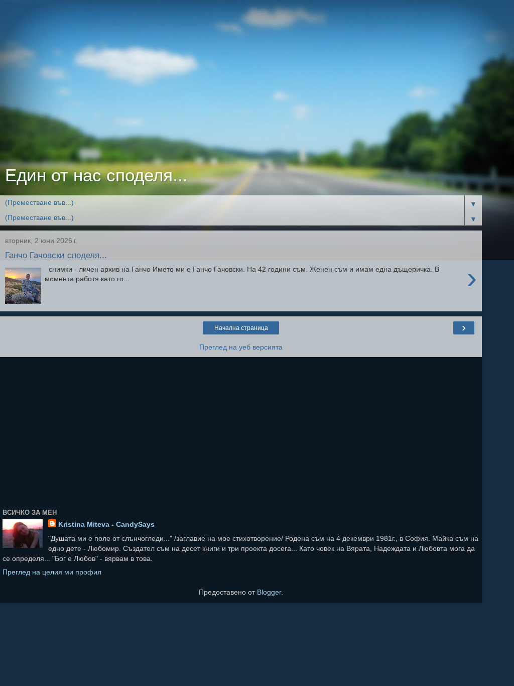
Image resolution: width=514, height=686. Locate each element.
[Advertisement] (241, 85)
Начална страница (241, 327)
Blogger (269, 592)
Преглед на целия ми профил (52, 572)
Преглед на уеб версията (241, 347)
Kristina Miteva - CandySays (106, 524)
